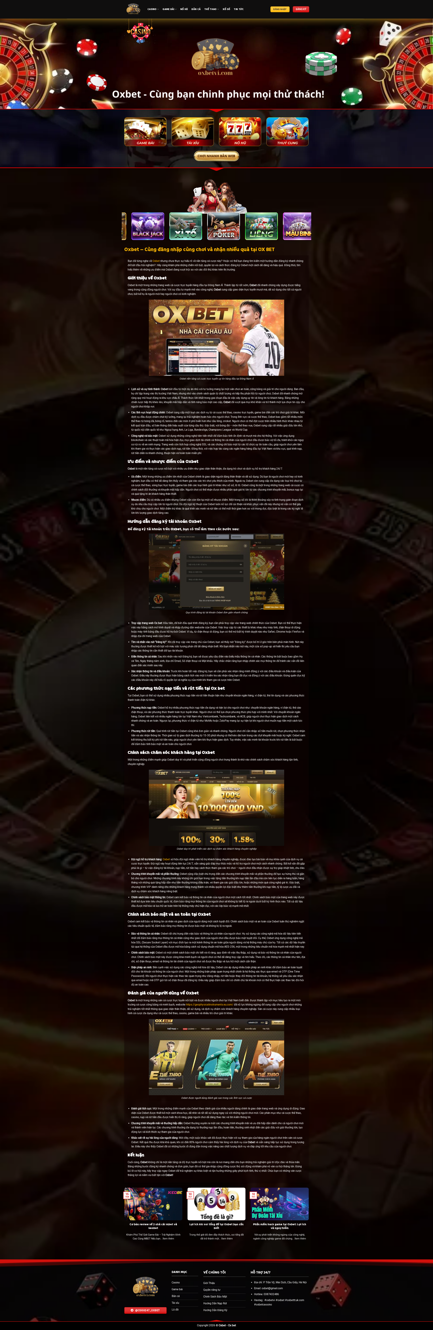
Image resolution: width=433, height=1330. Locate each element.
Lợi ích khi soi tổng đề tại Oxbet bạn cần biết (216, 1226)
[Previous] (13, 64)
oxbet (281, 1300)
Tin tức (239, 9)
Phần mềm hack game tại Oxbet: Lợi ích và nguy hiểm (279, 1226)
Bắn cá (196, 9)
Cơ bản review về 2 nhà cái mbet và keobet (153, 1226)
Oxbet (156, 261)
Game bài (168, 9)
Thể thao (210, 9)
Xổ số (226, 9)
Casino (152, 9)
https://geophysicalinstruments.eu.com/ (209, 1004)
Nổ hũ (184, 9)
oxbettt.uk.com (295, 1300)
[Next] (420, 64)
